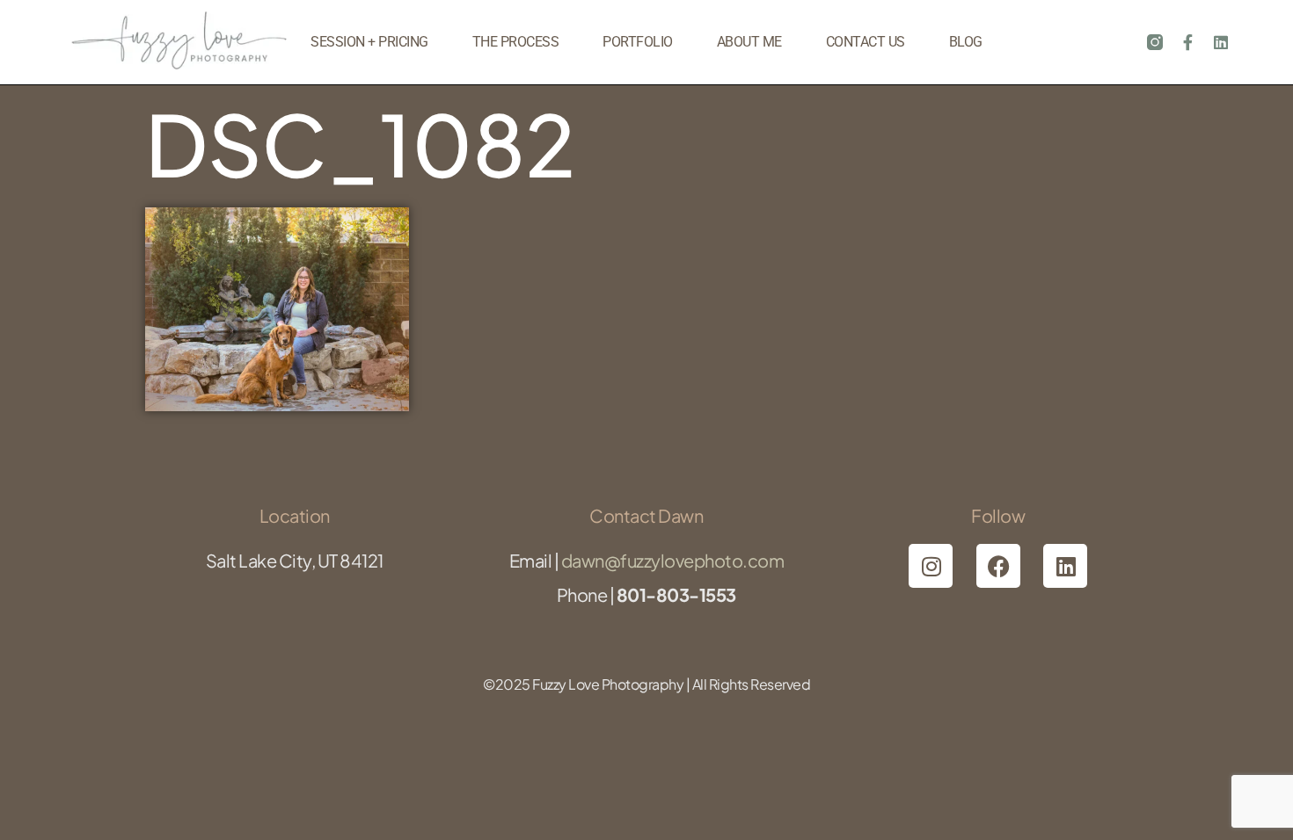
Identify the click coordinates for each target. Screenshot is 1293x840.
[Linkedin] (1221, 42)
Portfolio (638, 41)
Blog (966, 41)
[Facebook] (998, 566)
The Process (515, 41)
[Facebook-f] (1187, 42)
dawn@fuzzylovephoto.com (673, 560)
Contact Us (865, 41)
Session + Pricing (369, 41)
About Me (749, 41)
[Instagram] (931, 566)
